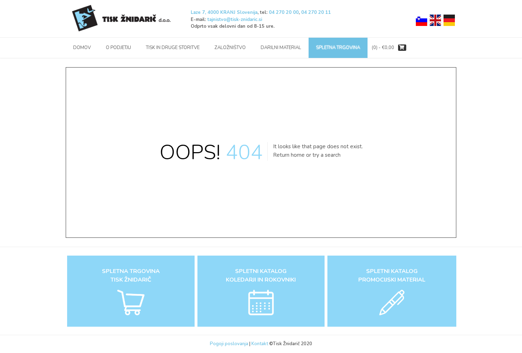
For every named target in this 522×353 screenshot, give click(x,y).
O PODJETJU (118, 47)
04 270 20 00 (284, 12)
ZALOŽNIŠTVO (230, 47)
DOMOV (82, 47)
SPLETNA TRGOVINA (338, 47)
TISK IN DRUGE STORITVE (173, 47)
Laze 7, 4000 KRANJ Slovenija (224, 12)
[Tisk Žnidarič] (122, 18)
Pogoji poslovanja (229, 344)
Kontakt (260, 344)
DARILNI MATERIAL (281, 47)
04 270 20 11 (316, 12)
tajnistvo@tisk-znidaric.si (234, 19)
